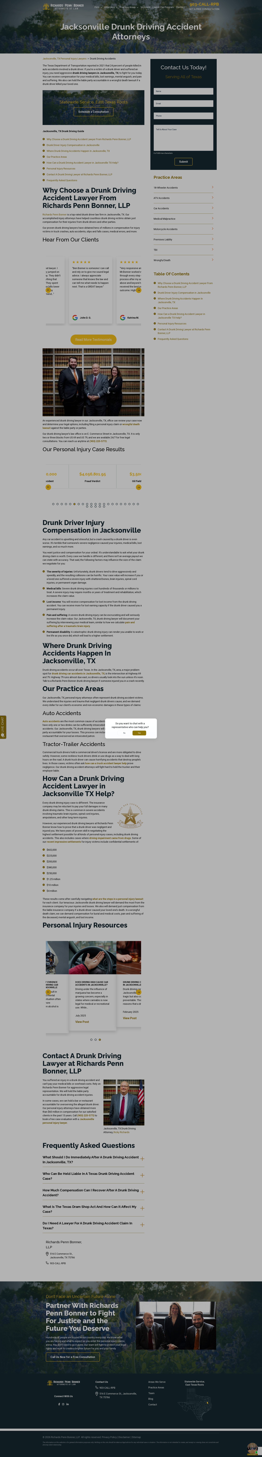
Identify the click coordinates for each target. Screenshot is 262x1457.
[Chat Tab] (131, 728)
